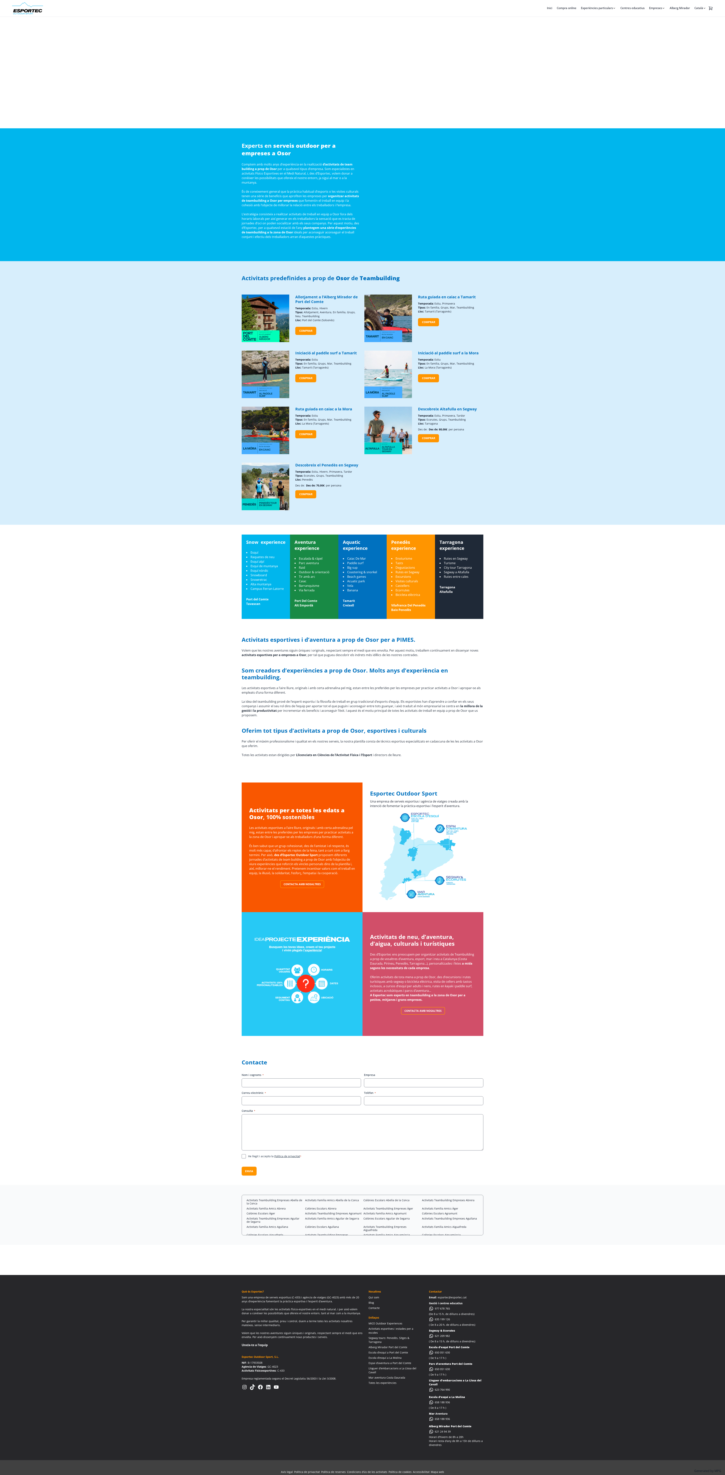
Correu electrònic (254, 1093)
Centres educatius (632, 8)
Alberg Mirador (680, 8)
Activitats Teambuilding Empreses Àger (388, 1208)
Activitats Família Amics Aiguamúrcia (386, 1235)
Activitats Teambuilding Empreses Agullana (449, 1218)
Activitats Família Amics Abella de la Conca (332, 1200)
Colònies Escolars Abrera (320, 1208)
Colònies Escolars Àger (261, 1213)
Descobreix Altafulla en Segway (447, 409)
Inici (549, 8)
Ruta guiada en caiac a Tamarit (447, 297)
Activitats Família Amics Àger (440, 1208)
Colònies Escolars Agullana (322, 1227)
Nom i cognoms (253, 1075)
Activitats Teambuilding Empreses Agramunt (333, 1213)
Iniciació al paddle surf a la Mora (448, 353)
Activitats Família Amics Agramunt (384, 1213)
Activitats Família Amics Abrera (266, 1208)
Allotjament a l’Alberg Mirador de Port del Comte (326, 299)
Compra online (566, 8)
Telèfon (370, 1093)
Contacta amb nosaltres (302, 884)
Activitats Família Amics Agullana (267, 1227)
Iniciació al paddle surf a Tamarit (326, 353)
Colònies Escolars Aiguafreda (265, 1235)
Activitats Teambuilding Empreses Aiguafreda (384, 1228)
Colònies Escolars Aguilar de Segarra (386, 1218)
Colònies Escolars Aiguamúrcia (441, 1235)
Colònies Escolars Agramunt (439, 1213)
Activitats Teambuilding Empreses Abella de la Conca (274, 1201)
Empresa (369, 1075)
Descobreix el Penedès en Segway (326, 465)
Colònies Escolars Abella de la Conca (386, 1200)
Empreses (655, 8)
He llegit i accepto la (274, 1156)
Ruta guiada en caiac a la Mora (323, 409)
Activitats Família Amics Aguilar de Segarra (332, 1218)
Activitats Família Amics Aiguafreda (444, 1227)
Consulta (248, 1111)
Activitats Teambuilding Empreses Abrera (448, 1200)
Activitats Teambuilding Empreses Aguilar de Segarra (273, 1220)
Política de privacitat (287, 1156)
